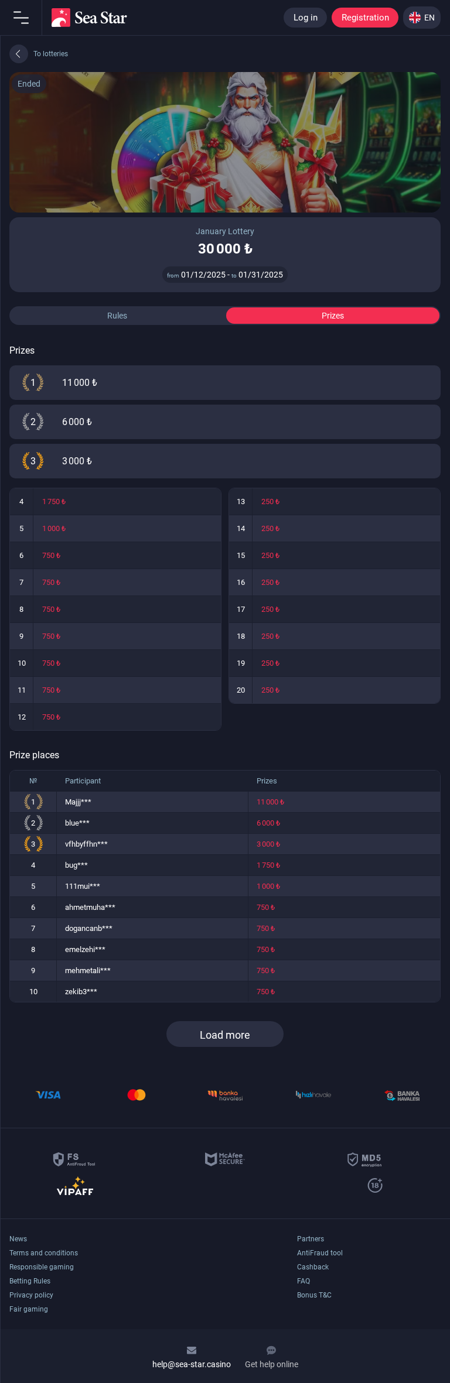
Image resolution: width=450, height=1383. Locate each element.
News (18, 1239)
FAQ (303, 1281)
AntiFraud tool (320, 1253)
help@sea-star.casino (191, 1364)
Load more (225, 1035)
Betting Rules (29, 1281)
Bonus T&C (314, 1295)
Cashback (313, 1267)
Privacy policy (31, 1295)
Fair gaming (28, 1309)
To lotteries (50, 54)
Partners (310, 1239)
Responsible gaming (41, 1267)
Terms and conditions (43, 1253)
